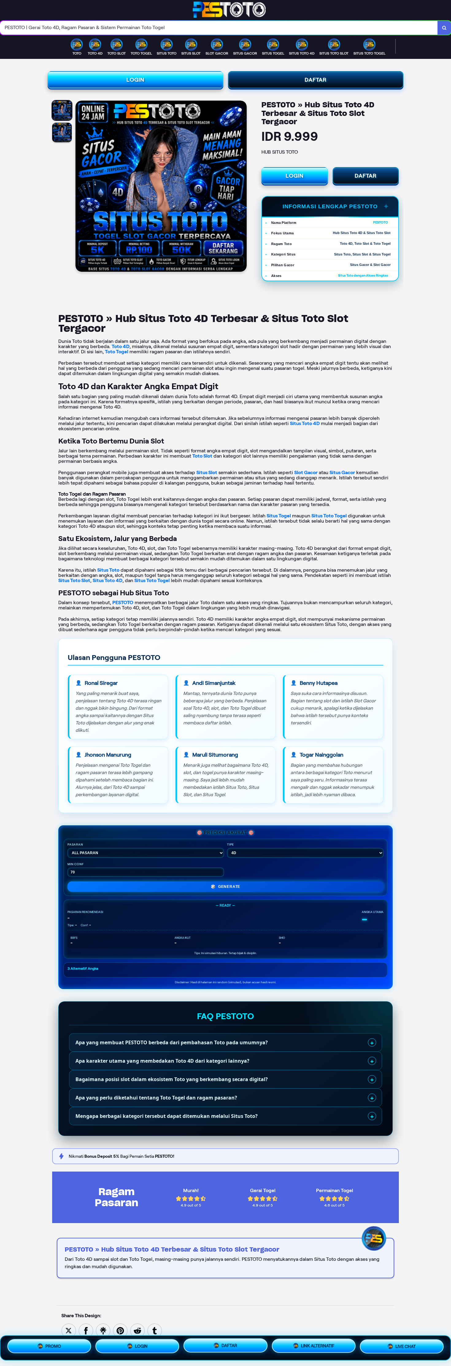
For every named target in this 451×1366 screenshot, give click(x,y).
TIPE (230, 844)
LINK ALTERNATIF (317, 1346)
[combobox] (219, 28)
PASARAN (75, 844)
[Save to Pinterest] (120, 1330)
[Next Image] (242, 187)
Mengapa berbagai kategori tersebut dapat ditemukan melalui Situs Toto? (166, 1116)
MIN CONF (75, 864)
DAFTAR (316, 80)
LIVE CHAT (405, 1346)
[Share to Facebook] (86, 1330)
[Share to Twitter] (68, 1330)
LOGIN (135, 80)
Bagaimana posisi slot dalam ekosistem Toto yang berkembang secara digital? (171, 1079)
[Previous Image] (80, 187)
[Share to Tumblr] (154, 1330)
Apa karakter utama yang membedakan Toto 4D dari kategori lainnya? (162, 1060)
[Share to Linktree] (103, 1330)
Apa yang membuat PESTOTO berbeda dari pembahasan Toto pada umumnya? (171, 1042)
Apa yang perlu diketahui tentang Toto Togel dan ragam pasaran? (156, 1097)
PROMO (53, 1345)
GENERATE (225, 886)
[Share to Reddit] (137, 1330)
